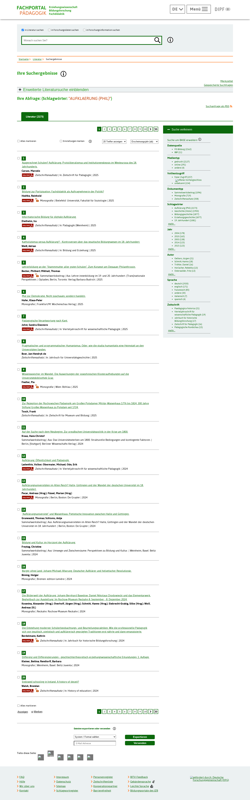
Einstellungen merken (73, 141)
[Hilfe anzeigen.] (170, 40)
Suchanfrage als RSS (217, 106)
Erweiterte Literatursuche (56, 89)
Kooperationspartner (105, 786)
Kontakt (23, 790)
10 (145, 129)
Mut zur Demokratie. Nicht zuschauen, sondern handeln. (54, 296)
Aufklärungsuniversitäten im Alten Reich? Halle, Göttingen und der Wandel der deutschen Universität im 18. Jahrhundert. (83, 487)
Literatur (37, 59)
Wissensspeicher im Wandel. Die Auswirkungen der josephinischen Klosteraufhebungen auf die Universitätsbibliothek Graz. (75, 375)
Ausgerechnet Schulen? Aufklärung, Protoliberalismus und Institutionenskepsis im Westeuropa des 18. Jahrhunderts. (79, 164)
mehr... (171, 224)
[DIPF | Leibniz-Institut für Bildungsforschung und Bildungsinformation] (222, 9)
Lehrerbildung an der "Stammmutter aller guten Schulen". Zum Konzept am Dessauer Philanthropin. (79, 266)
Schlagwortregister (67, 790)
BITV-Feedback (139, 777)
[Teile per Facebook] (41, 757)
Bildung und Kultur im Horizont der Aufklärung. (49, 542)
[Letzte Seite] (156, 129)
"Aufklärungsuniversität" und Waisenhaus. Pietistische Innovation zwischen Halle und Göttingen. (75, 513)
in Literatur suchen (34, 30)
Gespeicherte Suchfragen (218, 85)
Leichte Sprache (139, 786)
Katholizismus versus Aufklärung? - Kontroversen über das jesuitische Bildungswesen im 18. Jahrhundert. (81, 241)
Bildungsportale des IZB (144, 790)
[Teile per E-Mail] (80, 757)
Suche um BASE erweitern (182, 139)
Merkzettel (226, 81)
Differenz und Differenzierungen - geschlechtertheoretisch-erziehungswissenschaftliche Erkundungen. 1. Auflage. (85, 657)
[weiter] (150, 129)
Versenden (140, 743)
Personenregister (103, 777)
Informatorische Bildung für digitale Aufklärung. (49, 216)
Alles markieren (28, 141)
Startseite (24, 59)
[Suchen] (157, 41)
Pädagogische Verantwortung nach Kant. (45, 320)
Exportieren (140, 737)
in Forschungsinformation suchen (103, 30)
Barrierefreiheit (102, 790)
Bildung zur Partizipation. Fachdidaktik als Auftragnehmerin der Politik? (63, 191)
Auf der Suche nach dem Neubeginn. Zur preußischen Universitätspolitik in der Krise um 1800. (75, 431)
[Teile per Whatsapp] (60, 757)
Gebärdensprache (140, 781)
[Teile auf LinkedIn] (70, 757)
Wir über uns (26, 786)
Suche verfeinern (182, 129)
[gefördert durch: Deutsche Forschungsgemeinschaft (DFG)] (211, 778)
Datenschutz (63, 781)
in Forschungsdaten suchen (65, 30)
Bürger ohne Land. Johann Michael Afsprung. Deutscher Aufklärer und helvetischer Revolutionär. (77, 570)
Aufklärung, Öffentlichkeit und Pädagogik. (45, 460)
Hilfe (22, 781)
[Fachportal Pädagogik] (47, 10)
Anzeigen (23, 711)
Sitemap (61, 786)
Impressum (62, 777)
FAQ (21, 777)
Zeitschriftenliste (103, 781)
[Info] (90, 141)
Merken (38, 711)
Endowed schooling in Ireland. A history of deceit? (50, 681)
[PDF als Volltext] (28, 175)
